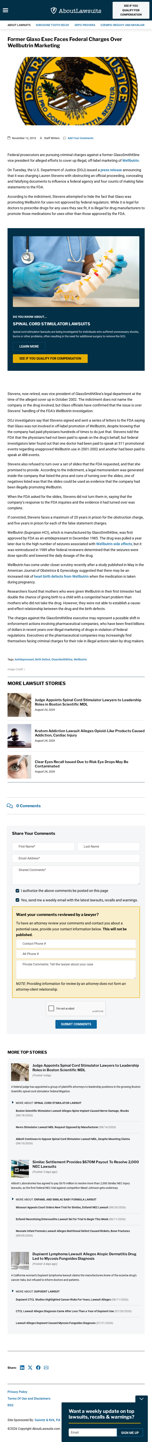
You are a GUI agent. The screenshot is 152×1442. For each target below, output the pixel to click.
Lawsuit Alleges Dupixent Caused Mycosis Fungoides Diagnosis (56, 1323)
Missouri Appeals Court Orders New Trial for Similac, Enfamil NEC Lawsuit (62, 1207)
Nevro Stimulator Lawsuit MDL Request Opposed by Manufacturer (57, 1127)
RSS (10, 1405)
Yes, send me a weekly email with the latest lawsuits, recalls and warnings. (79, 900)
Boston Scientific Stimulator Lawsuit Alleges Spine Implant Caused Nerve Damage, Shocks (72, 1110)
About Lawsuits (19, 25)
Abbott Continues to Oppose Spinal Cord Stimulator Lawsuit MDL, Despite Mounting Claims (73, 1139)
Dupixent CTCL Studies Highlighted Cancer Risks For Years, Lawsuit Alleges (63, 1299)
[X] (30, 1367)
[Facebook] (38, 1367)
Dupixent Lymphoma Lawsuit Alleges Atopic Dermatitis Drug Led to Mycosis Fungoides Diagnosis (84, 1256)
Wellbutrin (130, 160)
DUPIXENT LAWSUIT (47, 1291)
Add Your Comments (80, 138)
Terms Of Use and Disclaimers (29, 1398)
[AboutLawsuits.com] (76, 10)
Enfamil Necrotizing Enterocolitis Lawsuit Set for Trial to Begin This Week (62, 1219)
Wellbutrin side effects (114, 544)
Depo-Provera (85, 25)
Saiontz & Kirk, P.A (47, 1420)
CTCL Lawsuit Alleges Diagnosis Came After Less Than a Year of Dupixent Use (65, 1311)
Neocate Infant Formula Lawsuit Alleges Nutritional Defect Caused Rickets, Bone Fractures (73, 1231)
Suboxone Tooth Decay (52, 25)
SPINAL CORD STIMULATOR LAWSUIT (58, 1103)
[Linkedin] (22, 1367)
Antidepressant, (25, 659)
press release (111, 170)
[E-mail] (46, 1367)
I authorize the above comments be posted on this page (64, 891)
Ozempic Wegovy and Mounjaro (123, 25)
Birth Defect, (43, 659)
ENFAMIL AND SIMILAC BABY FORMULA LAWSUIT (65, 1199)
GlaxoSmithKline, (62, 659)
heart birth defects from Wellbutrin (61, 576)
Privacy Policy (17, 1392)
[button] (131, 10)
